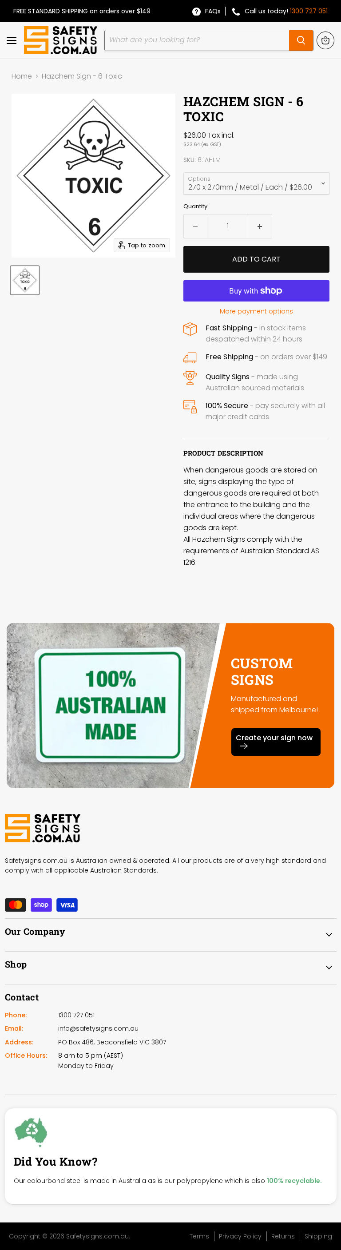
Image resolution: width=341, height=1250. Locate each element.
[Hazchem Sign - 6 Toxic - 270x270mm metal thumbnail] (25, 280)
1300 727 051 (309, 11)
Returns (283, 1236)
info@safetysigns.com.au (98, 1028)
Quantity (195, 206)
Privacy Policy (240, 1236)
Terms (199, 1236)
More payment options (256, 311)
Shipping (318, 1236)
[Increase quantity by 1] (260, 226)
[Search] (301, 40)
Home (22, 76)
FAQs (213, 11)
